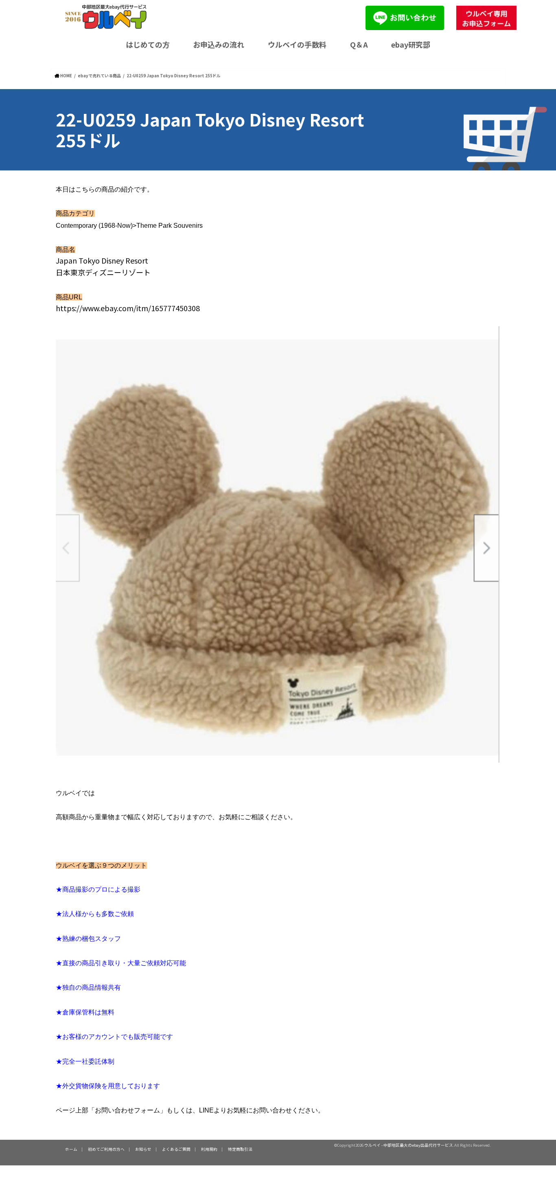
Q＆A (359, 44)
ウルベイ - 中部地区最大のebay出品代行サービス (408, 1145)
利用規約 (209, 1149)
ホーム (71, 1149)
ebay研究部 (410, 44)
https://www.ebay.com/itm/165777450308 (128, 308)
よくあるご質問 (176, 1149)
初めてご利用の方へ (106, 1149)
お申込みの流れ (218, 44)
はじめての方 (148, 44)
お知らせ (143, 1149)
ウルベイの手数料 (297, 44)
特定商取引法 (240, 1149)
